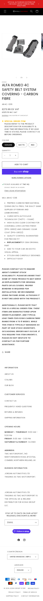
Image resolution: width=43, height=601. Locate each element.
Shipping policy (12, 596)
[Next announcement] (38, 3)
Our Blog (9, 385)
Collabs (8, 380)
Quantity (6, 150)
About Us (9, 374)
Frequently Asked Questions (18, 406)
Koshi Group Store (17, 588)
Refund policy (33, 588)
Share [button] (7, 352)
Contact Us (11, 401)
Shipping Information (15, 417)
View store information (15, 190)
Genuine (8, 145)
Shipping (5, 115)
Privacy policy (14, 592)
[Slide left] (16, 77)
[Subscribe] (35, 523)
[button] (5, 11)
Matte (22, 145)
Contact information (30, 596)
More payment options (21, 178)
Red (33, 145)
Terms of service (30, 592)
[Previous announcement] (4, 3)
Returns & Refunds (14, 412)
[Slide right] (26, 77)
